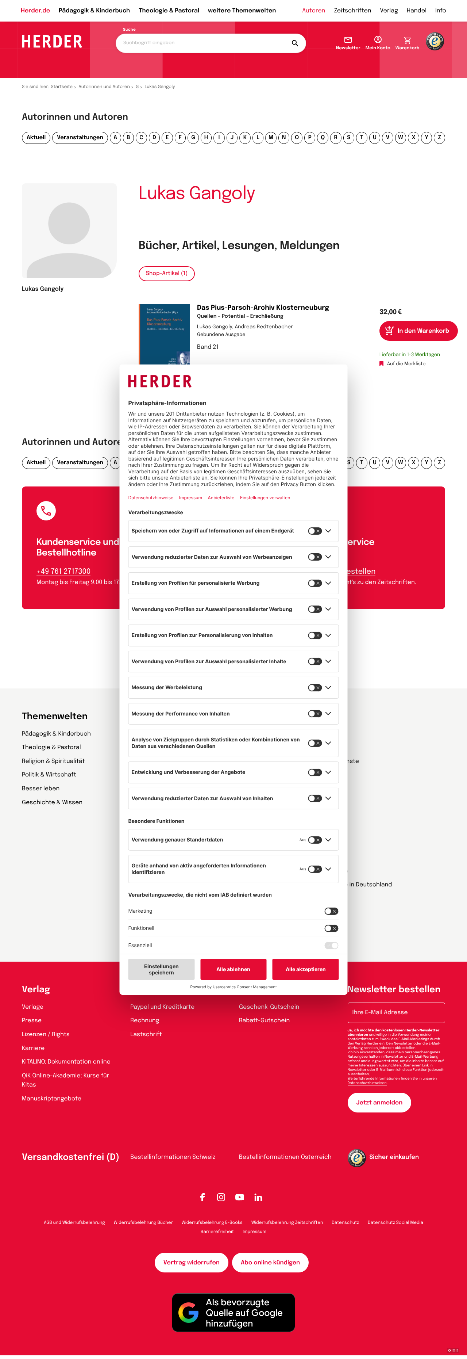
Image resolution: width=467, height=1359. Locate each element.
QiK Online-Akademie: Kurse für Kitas (65, 1080)
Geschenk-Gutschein (269, 1007)
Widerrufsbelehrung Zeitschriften (287, 1223)
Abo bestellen (350, 572)
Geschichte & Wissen (52, 802)
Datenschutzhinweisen (367, 1083)
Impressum (254, 1232)
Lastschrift (146, 1034)
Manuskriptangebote (51, 1099)
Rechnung (145, 1021)
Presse (32, 1021)
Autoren (313, 11)
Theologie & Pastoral (169, 11)
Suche (129, 30)
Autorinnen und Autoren (104, 87)
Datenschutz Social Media (395, 1223)
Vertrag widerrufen (191, 1263)
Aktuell (36, 138)
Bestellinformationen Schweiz (173, 1157)
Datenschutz (345, 1223)
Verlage (32, 1007)
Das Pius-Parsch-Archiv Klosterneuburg (263, 308)
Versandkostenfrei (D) (70, 1157)
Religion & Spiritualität (53, 761)
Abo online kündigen (270, 1263)
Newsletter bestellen (394, 990)
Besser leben (40, 789)
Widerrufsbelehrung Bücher (143, 1223)
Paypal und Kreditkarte (163, 1007)
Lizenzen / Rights (46, 1034)
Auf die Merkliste (406, 364)
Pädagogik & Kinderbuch (94, 11)
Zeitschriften (352, 11)
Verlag (389, 11)
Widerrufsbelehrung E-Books (211, 1223)
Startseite (62, 87)
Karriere (33, 1048)
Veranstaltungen (80, 138)
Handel (417, 11)
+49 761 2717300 (63, 572)
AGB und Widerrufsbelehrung (74, 1223)
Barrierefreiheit (217, 1232)
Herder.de (35, 11)
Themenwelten (55, 716)
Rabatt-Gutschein (264, 1021)
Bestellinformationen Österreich (285, 1157)
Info (440, 11)
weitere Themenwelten (242, 11)
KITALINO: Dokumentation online (66, 1062)
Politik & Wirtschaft (49, 775)
